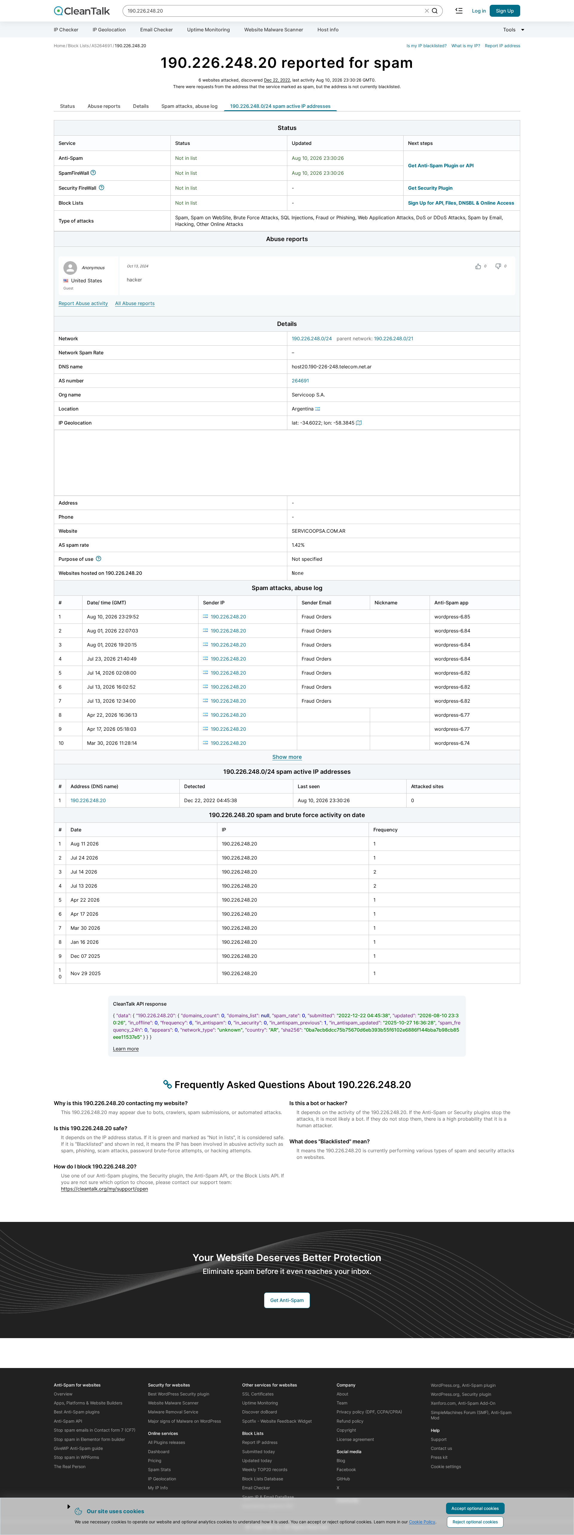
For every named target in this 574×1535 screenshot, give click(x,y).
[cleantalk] (82, 10)
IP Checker (66, 30)
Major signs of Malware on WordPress (184, 1421)
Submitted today (258, 1451)
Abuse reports (104, 106)
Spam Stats (159, 1469)
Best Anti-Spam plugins (77, 1411)
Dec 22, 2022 (277, 79)
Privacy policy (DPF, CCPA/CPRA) (369, 1411)
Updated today (257, 1460)
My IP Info (158, 1487)
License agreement (355, 1439)
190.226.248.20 (228, 617)
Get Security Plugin (430, 188)
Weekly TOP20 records (264, 1469)
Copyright (346, 1430)
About (342, 1393)
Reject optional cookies (475, 1521)
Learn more (126, 1049)
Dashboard (159, 1451)
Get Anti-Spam (287, 1300)
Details (141, 106)
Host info (328, 30)
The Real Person (70, 1466)
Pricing (154, 1460)
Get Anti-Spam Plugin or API (441, 165)
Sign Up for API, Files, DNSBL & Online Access (461, 203)
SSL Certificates (258, 1393)
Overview (63, 1393)
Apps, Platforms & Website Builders (88, 1402)
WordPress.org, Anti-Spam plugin (463, 1385)
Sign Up (505, 11)
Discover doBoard (259, 1411)
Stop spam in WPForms (76, 1457)
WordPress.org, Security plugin (461, 1394)
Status (67, 106)
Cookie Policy (422, 1521)
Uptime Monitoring (208, 30)
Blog (341, 1460)
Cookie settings (446, 1466)
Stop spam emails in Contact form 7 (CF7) (94, 1430)
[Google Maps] (359, 423)
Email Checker (156, 30)
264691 (300, 381)
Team (342, 1402)
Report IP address (502, 45)
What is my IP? (465, 45)
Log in (479, 11)
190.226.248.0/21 (393, 338)
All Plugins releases (166, 1442)
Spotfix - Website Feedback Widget (277, 1421)
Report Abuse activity (83, 303)
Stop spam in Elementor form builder (89, 1439)
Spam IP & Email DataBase (268, 1496)
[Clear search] (427, 10)
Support (439, 1439)
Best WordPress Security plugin (178, 1393)
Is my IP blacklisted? (427, 45)
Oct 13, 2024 (137, 266)
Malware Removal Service (173, 1411)
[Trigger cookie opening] (64, 1506)
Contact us (441, 1448)
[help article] (94, 173)
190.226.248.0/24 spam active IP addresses (280, 106)
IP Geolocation (109, 30)
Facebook (346, 1469)
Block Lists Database (262, 1478)
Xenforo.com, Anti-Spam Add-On (463, 1403)
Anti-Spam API (68, 1421)
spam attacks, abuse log (189, 106)
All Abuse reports (135, 303)
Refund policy (350, 1421)
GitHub (343, 1478)
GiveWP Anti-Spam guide (78, 1448)
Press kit (439, 1457)
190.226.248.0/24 (312, 338)
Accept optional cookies (475, 1508)
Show (287, 757)
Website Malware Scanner (273, 30)
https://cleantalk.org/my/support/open (104, 1189)
